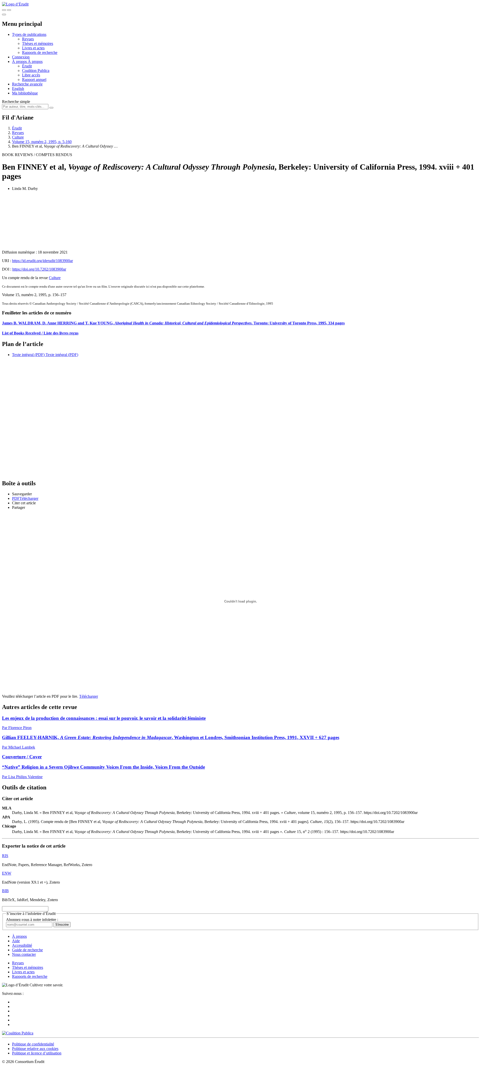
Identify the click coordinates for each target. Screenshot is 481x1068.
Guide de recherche (27, 950)
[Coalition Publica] (17, 1033)
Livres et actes (33, 48)
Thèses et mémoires (37, 43)
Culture (18, 137)
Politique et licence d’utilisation (36, 1053)
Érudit (27, 66)
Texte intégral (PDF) (28, 354)
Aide (16, 941)
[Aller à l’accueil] (15, 4)
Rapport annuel (34, 79)
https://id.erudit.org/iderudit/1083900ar (42, 261)
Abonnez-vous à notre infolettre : (32, 919)
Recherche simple (16, 101)
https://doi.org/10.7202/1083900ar (39, 269)
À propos (35, 61)
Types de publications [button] (29, 34)
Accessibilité (22, 945)
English (18, 88)
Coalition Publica (35, 70)
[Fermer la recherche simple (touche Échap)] (9, 10)
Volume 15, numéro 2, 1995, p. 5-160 (42, 142)
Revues (28, 39)
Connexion (21, 57)
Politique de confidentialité (33, 1044)
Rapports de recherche (39, 52)
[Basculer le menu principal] (4, 14)
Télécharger (88, 696)
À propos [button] (20, 61)
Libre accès (31, 75)
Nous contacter (24, 954)
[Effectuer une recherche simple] (4, 10)
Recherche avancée (27, 84)
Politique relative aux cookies (35, 1048)
